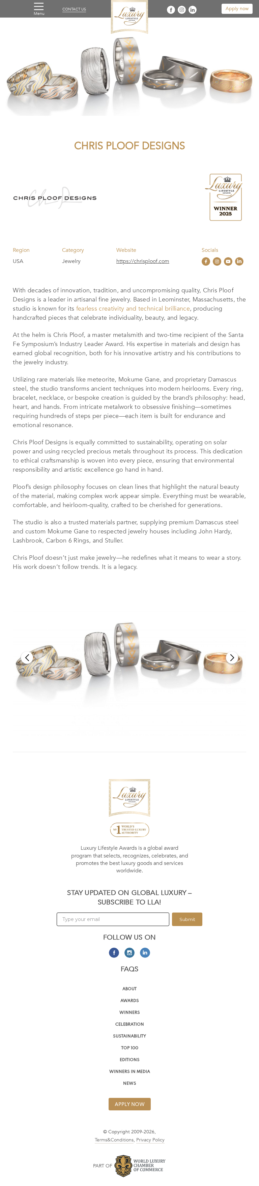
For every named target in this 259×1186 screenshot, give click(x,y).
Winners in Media (129, 1072)
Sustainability (129, 1036)
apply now (130, 1104)
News (129, 1084)
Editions (130, 1060)
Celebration (129, 1025)
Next (232, 658)
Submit (187, 919)
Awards (129, 1001)
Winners (129, 1013)
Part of (102, 1166)
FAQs (130, 969)
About (129, 989)
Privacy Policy (150, 1140)
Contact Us (74, 9)
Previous (27, 658)
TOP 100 (129, 1048)
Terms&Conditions (114, 1140)
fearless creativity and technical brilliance (133, 309)
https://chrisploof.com (142, 261)
